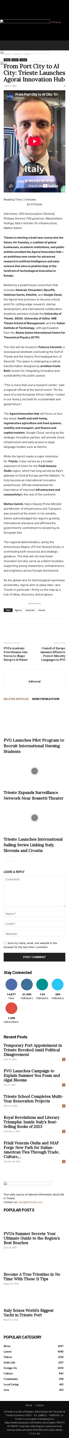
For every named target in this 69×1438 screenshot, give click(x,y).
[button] (6, 45)
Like (11, 980)
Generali (30, 610)
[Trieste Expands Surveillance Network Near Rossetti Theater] (34, 771)
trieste (41, 610)
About (29, 1405)
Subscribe (11, 1003)
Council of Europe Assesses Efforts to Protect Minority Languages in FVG (52, 653)
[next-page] (12, 859)
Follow (26, 980)
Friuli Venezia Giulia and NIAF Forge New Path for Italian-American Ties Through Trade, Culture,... (31, 1149)
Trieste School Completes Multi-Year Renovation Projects (33, 1098)
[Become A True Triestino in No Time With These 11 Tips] (34, 1263)
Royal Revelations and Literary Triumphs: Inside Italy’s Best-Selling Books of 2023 (31, 1122)
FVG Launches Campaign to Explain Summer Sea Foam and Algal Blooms (32, 1075)
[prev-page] (6, 859)
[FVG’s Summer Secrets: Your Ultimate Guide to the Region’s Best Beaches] (34, 1222)
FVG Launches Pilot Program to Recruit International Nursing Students (34, 746)
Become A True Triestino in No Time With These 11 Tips (32, 1276)
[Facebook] (5, 2)
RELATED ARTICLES (16, 699)
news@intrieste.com (30, 1202)
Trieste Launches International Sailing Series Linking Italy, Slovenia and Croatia (33, 845)
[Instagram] (7, 2)
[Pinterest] (24, 626)
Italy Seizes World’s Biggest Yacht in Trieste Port (29, 1312)
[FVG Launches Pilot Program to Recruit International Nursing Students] (34, 718)
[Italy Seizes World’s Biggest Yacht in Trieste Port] (34, 1299)
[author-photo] (34, 675)
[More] (41, 626)
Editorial (34, 681)
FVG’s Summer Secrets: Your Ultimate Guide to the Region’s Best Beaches (32, 1238)
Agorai (18, 610)
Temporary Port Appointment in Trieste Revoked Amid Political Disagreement (33, 1050)
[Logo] (24, 53)
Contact (40, 1405)
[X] (16, 626)
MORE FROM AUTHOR (45, 699)
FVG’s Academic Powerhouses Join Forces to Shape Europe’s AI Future (16, 653)
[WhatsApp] (32, 626)
